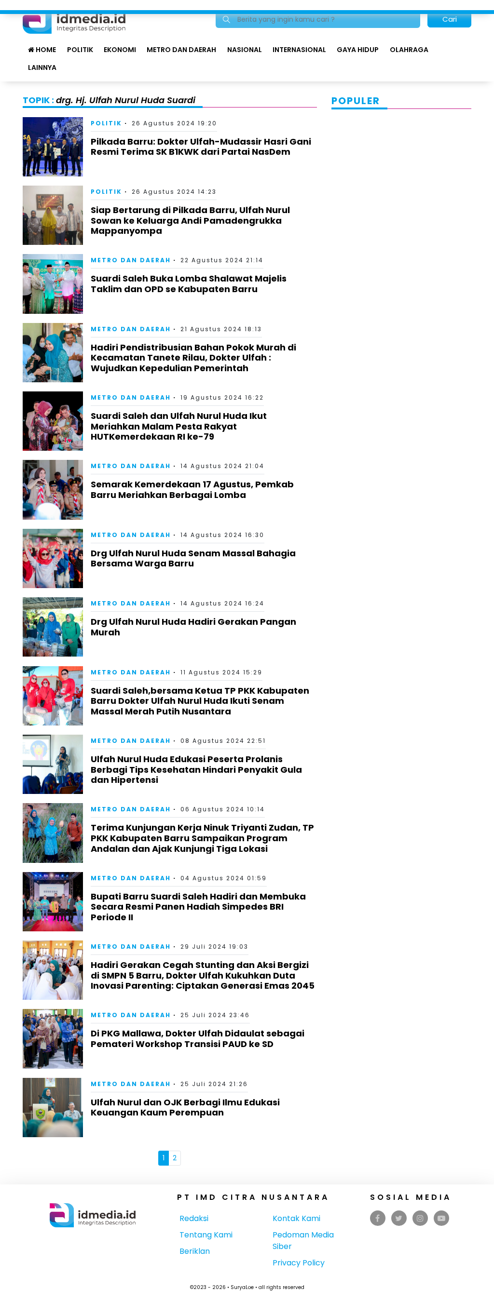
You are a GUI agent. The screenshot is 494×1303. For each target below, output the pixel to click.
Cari (449, 19)
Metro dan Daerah (181, 49)
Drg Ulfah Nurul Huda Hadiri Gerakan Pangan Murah (193, 627)
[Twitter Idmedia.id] (398, 1218)
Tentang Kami (206, 1234)
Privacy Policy (299, 1262)
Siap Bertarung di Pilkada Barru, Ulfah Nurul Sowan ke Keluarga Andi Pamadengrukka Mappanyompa (190, 220)
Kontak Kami (296, 1218)
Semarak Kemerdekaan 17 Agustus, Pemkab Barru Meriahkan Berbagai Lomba (192, 489)
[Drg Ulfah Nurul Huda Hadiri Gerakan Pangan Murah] (53, 626)
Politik (80, 49)
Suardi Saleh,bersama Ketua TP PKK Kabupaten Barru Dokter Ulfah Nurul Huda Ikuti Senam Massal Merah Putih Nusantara (200, 701)
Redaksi (193, 1218)
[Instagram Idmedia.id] (420, 1218)
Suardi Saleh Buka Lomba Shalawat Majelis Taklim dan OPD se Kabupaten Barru (189, 283)
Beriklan (194, 1251)
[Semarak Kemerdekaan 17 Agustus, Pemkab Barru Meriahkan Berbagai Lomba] (53, 489)
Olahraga (409, 49)
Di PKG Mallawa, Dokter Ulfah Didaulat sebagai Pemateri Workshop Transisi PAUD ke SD (197, 1038)
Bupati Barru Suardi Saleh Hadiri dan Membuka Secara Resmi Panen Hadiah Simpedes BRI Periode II (198, 906)
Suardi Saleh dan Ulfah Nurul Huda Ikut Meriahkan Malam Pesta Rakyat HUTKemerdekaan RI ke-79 (179, 426)
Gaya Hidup (358, 49)
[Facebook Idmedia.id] (377, 1218)
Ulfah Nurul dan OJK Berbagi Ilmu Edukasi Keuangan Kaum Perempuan (185, 1107)
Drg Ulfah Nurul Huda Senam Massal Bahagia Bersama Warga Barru (193, 558)
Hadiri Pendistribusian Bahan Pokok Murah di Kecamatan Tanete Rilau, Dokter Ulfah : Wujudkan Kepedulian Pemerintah (193, 357)
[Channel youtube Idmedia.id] (441, 1218)
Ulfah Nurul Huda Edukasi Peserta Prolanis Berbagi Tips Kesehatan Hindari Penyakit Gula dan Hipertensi (196, 769)
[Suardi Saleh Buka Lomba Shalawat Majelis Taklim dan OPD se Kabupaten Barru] (53, 283)
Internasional (299, 49)
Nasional (244, 49)
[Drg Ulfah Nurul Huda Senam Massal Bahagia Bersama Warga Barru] (53, 558)
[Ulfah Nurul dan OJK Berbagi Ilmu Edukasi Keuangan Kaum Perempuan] (53, 1107)
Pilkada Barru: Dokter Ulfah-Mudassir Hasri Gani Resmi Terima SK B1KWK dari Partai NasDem (201, 146)
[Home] (74, 18)
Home (45, 49)
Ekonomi (120, 49)
